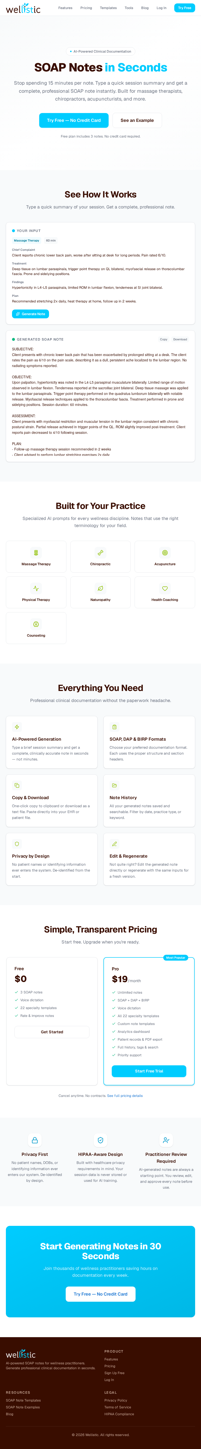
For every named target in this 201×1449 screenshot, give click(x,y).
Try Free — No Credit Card (74, 120)
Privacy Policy (115, 1400)
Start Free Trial (149, 1071)
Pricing (86, 8)
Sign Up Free (114, 1373)
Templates (108, 8)
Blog (145, 8)
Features (65, 8)
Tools (129, 8)
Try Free (184, 8)
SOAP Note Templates (23, 1400)
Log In (161, 8)
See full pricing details (125, 1095)
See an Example (137, 120)
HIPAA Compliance (119, 1414)
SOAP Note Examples (23, 1407)
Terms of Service (117, 1407)
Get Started (52, 1032)
